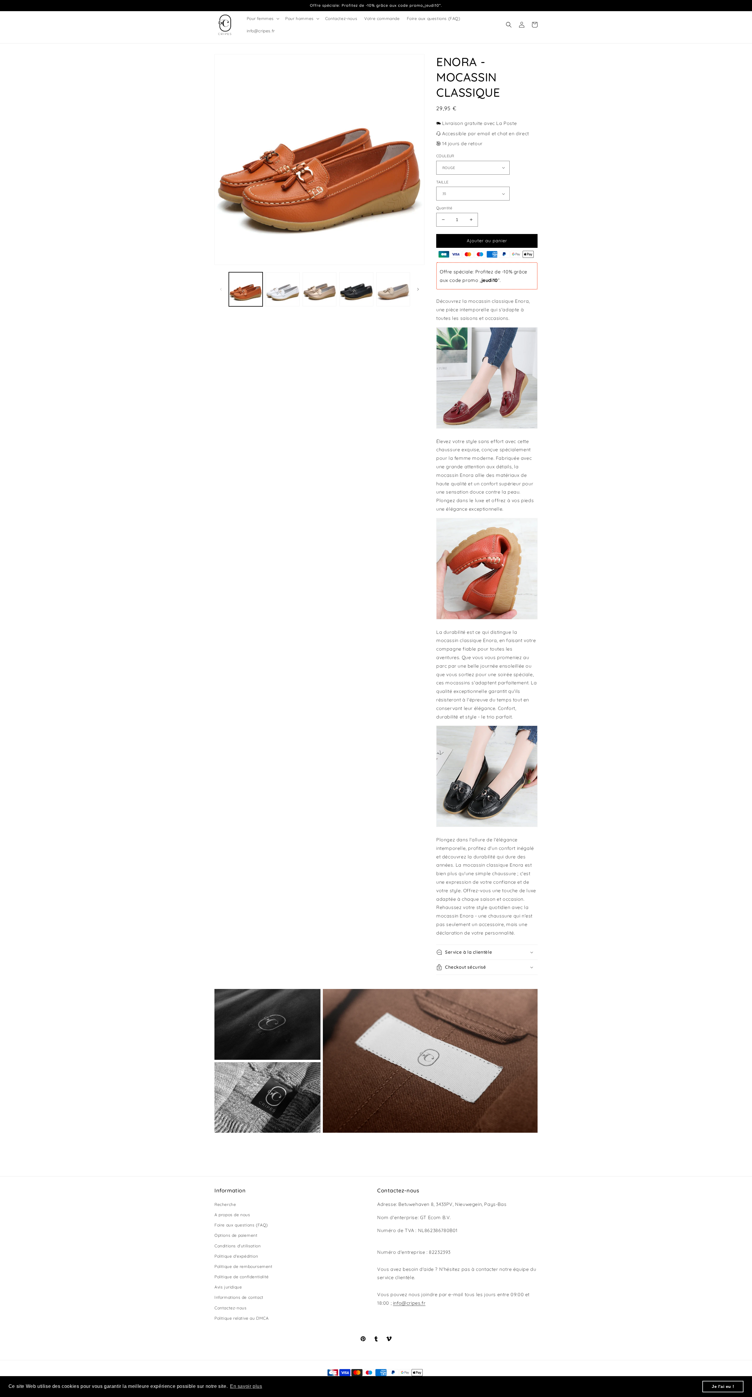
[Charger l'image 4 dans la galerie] (356, 289)
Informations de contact (238, 1297)
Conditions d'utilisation (237, 1246)
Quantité (444, 207)
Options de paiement (235, 1235)
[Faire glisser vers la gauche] (220, 289)
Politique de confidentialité (241, 1276)
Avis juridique (228, 1287)
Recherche (225, 1204)
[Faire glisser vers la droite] (418, 289)
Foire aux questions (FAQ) (241, 1225)
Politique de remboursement (243, 1266)
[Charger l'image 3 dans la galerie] (319, 289)
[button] (262, 18)
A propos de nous (232, 1214)
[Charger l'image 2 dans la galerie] (282, 289)
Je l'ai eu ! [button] (723, 1386)
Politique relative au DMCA (241, 1318)
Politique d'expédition (236, 1256)
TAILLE (442, 182)
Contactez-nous (230, 1308)
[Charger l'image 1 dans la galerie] (246, 289)
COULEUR (445, 155)
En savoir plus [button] (246, 1386)
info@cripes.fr (409, 1303)
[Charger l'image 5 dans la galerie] (393, 289)
